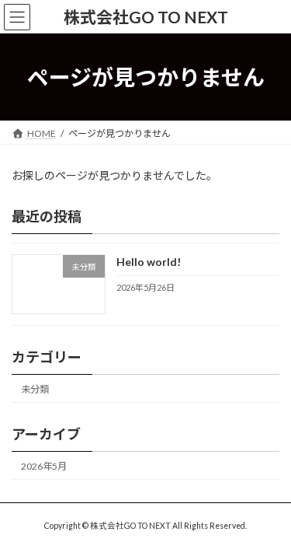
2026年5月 (44, 466)
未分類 (35, 389)
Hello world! (148, 262)
